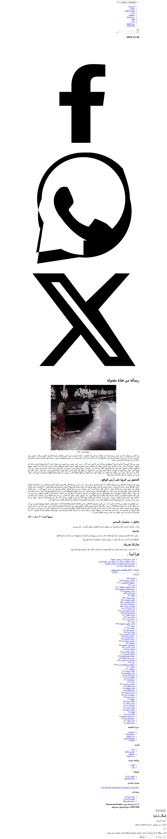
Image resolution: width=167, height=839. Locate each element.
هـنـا (72, 549)
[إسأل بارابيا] (160, 810)
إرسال (142, 837)
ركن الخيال (130, 756)
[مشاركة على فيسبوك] (83, 151)
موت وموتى (115, 570)
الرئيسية (131, 732)
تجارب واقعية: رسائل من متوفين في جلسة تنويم (117, 561)
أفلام (133, 765)
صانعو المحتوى (129, 738)
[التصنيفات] (132, 2)
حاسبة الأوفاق (129, 778)
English (132, 740)
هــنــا (75, 527)
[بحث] (124, 2)
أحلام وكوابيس (126, 570)
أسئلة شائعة (130, 734)
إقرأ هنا (85, 540)
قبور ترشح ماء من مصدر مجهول (122, 559)
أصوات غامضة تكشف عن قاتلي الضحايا (120, 564)
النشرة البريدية (129, 799)
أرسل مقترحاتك (129, 801)
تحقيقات (131, 754)
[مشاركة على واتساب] (83, 263)
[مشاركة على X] (83, 375)
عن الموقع (131, 736)
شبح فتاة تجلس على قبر (126, 566)
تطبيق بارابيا (130, 776)
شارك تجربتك (130, 797)
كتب (133, 767)
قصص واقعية (130, 752)
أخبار (133, 749)
